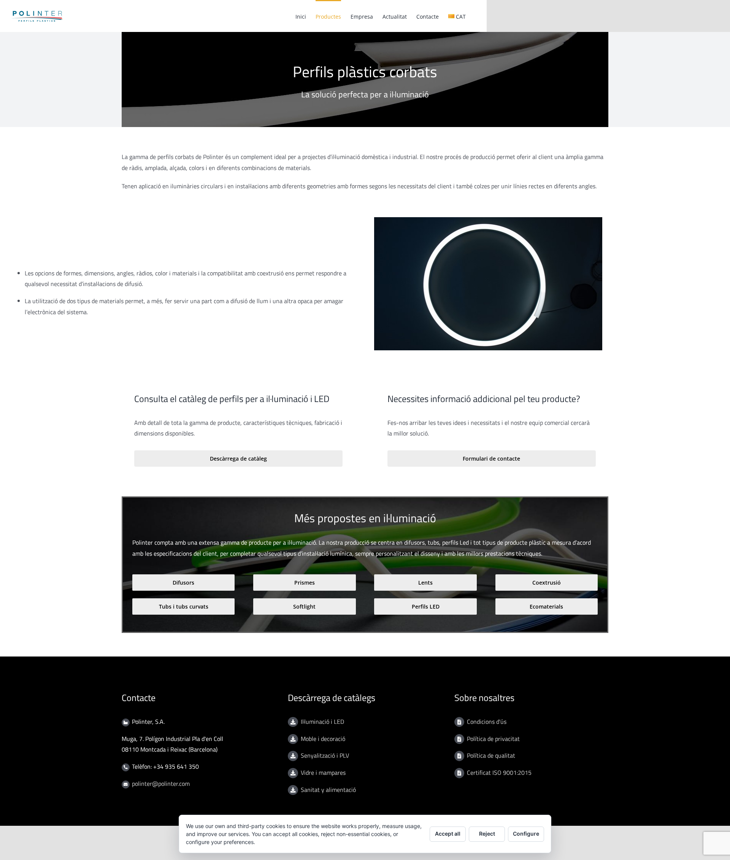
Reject (487, 833)
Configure (526, 833)
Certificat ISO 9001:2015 (499, 772)
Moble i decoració (323, 738)
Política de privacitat (493, 738)
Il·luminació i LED (322, 721)
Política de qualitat (491, 755)
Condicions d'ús (486, 721)
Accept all (447, 833)
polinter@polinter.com (161, 783)
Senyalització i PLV (325, 755)
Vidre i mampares (323, 772)
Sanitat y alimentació (328, 789)
